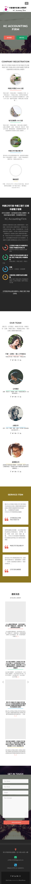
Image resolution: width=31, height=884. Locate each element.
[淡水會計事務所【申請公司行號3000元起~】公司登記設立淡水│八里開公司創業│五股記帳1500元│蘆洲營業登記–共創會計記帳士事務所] (15, 649)
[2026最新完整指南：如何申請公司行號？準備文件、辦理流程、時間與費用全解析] (15, 611)
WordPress (21, 880)
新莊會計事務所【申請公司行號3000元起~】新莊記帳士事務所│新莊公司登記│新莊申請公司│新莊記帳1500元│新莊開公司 (15, 743)
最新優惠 (9, 37)
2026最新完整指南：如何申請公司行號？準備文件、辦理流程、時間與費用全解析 (15, 626)
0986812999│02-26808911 (15, 868)
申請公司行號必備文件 (17, 545)
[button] (2, 680)
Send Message (16, 822)
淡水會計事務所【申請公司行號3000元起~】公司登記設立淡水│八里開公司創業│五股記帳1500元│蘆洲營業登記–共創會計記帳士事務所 (15, 665)
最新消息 (21, 37)
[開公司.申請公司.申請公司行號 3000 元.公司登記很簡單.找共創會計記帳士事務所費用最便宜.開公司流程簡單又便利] (15, 689)
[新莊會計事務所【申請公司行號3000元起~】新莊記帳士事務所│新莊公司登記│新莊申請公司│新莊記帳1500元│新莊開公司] (15, 728)
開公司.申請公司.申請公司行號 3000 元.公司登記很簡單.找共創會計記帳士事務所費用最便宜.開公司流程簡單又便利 (15, 704)
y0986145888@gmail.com (15, 860)
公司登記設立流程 (15, 518)
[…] (17, 636)
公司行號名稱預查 (15, 569)
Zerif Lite (8, 880)
